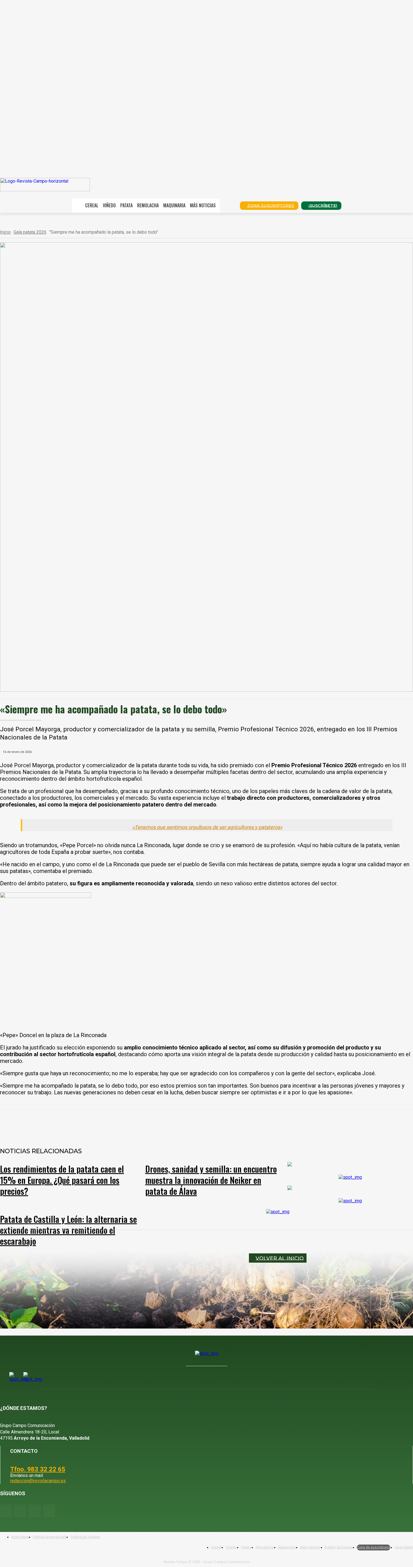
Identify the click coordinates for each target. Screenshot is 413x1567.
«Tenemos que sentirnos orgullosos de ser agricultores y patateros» (207, 827)
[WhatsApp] (107, 1124)
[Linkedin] (127, 1124)
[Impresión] (167, 1124)
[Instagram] (20, 1510)
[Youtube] (34, 1510)
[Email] (147, 1124)
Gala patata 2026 (29, 232)
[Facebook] (66, 1124)
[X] (87, 1124)
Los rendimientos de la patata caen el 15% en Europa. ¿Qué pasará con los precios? (62, 1179)
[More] (188, 1124)
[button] (228, 205)
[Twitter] (49, 1510)
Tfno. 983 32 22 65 (37, 1469)
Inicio (5, 232)
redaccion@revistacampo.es (38, 1480)
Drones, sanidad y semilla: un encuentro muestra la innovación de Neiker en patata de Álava (211, 1179)
